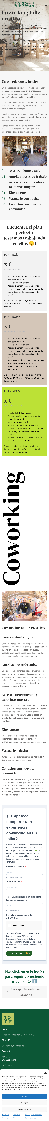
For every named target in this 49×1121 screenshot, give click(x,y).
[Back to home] (24, 4)
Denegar (24, 1103)
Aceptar (25, 1096)
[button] (45, 1072)
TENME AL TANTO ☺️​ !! (19, 953)
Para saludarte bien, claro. (14, 877)
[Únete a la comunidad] (9, 1066)
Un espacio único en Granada (26, 992)
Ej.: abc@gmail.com (12, 910)
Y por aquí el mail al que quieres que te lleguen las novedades (23, 898)
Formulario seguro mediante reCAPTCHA (19, 916)
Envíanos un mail (9, 1060)
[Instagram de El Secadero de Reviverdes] (4, 1066)
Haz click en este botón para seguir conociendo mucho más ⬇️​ (24, 976)
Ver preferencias (24, 1109)
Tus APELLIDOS (13, 882)
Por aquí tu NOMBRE (15, 867)
